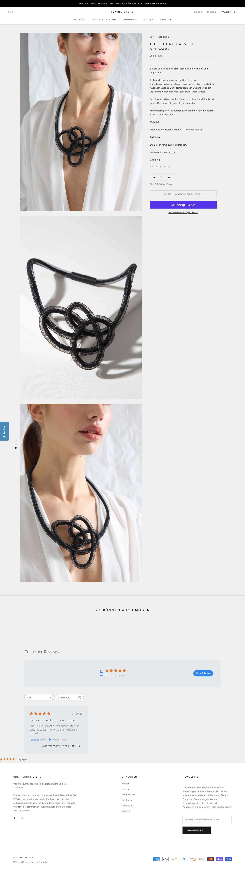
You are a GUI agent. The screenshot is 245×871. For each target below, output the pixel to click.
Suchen (211, 12)
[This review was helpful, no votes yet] (73, 746)
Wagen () (229, 12)
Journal (130, 19)
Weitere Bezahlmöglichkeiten (183, 212)
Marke (148, 19)
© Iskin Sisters (23, 858)
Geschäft (79, 19)
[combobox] (38, 697)
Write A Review (203, 673)
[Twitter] (165, 167)
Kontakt (166, 19)
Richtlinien (127, 800)
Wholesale (127, 805)
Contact (126, 811)
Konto (198, 12)
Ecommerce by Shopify (35, 862)
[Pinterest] (169, 167)
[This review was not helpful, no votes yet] (79, 746)
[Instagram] (22, 818)
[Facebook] (160, 167)
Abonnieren (196, 830)
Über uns (126, 789)
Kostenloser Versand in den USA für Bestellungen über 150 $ (122, 3)
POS (15, 862)
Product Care (128, 794)
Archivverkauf (105, 19)
